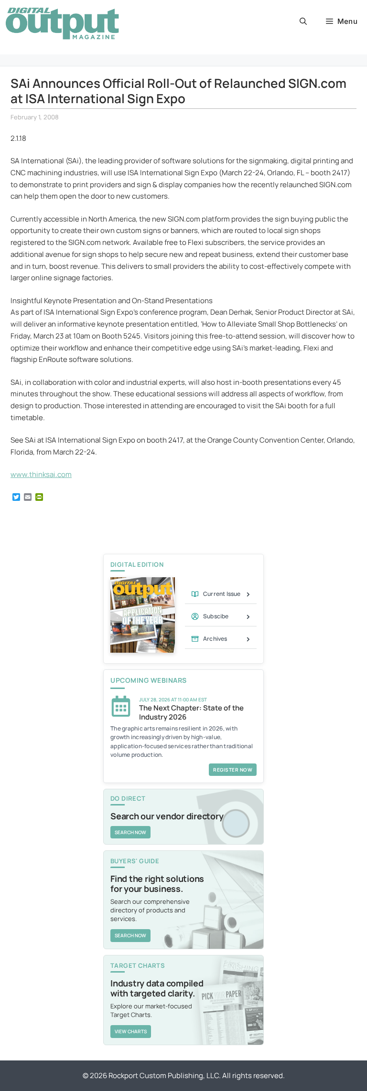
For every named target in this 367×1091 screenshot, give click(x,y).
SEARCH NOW (130, 832)
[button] (303, 21)
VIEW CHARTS (131, 1031)
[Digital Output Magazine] (62, 23)
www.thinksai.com (41, 474)
